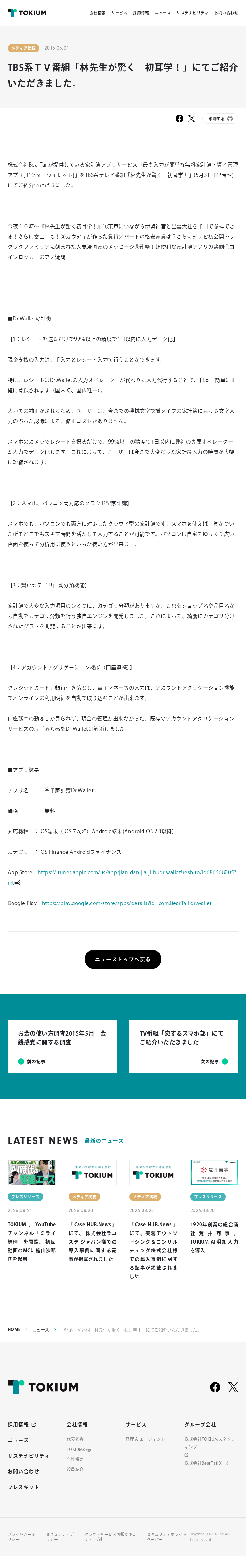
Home (14, 1329)
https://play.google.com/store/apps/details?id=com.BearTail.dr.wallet (127, 903)
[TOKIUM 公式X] (233, 1387)
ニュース (41, 1330)
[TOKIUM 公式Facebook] (215, 1387)
